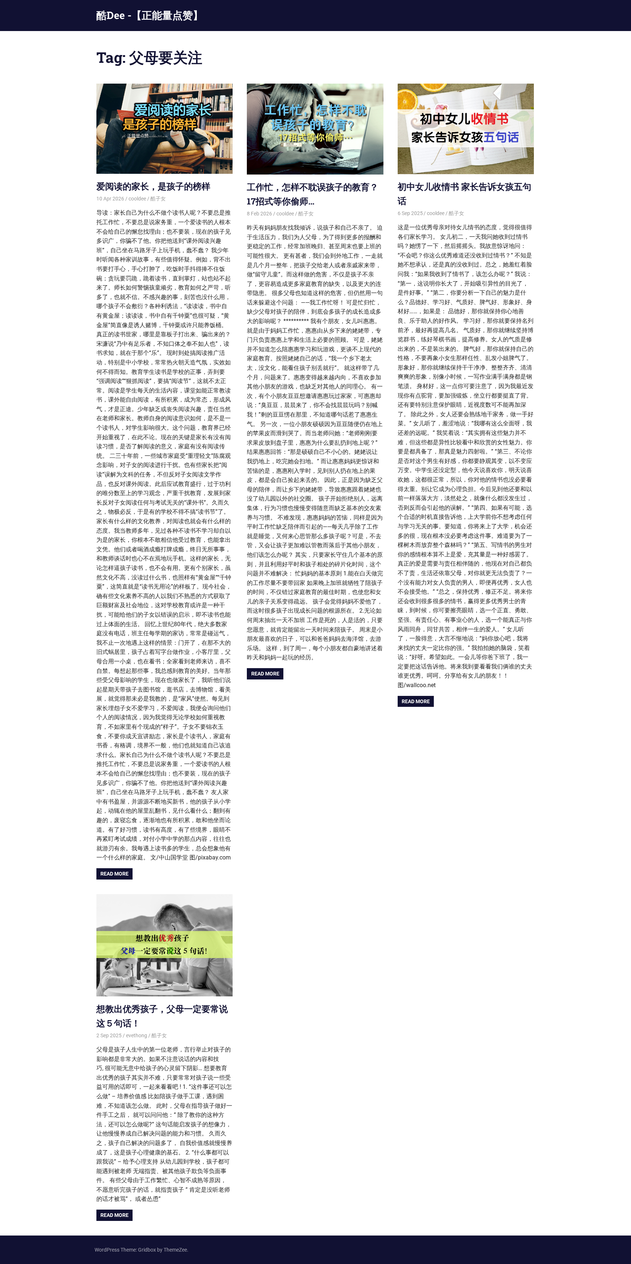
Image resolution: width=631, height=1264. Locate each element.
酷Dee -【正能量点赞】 (149, 15)
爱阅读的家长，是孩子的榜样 (153, 186)
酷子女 (158, 199)
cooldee (137, 199)
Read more (114, 874)
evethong (136, 1035)
